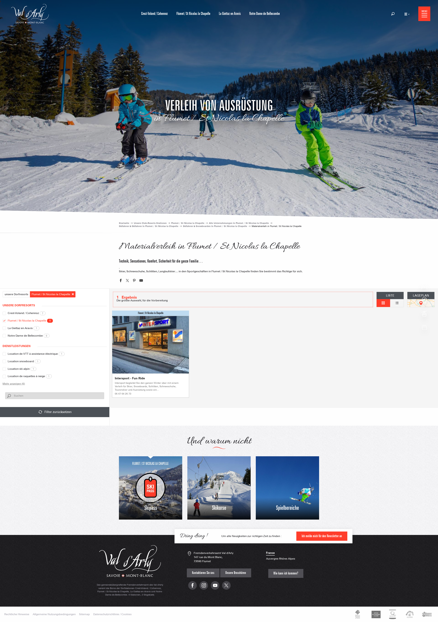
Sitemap (84, 614)
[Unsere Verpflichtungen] (375, 614)
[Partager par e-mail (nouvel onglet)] (141, 281)
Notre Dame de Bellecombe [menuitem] (264, 14)
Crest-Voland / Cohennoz (25, 313)
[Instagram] (203, 587)
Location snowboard (23, 361)
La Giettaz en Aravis (22, 328)
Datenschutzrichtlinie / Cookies (112, 614)
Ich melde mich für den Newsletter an (322, 536)
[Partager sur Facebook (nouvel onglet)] (120, 281)
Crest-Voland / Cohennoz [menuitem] (154, 14)
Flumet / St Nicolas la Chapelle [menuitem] (193, 14)
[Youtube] (215, 587)
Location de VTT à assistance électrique (35, 353)
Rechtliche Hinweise (16, 614)
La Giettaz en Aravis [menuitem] (230, 14)
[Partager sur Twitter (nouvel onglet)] (127, 281)
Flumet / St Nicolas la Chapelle (29, 320)
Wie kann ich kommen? (285, 573)
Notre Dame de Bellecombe (27, 335)
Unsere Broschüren (235, 573)
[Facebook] (192, 587)
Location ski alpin (21, 368)
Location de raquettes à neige (28, 376)
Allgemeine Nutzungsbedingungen (54, 614)
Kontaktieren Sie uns (203, 573)
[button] (393, 14)
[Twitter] (226, 587)
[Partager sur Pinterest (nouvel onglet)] (134, 281)
